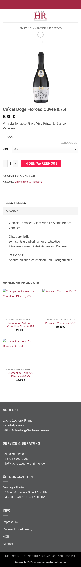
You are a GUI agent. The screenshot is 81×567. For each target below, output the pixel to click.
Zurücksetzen (69, 143)
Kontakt (8, 543)
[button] (5, 15)
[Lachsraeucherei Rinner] (40, 15)
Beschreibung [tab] (16, 202)
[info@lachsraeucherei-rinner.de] (34, 4)
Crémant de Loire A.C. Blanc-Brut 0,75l (21, 374)
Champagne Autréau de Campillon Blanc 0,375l (21, 325)
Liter (5, 149)
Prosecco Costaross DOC (60, 323)
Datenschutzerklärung (17, 529)
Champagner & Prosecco (46, 28)
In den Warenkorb (41, 163)
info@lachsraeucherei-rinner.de (24, 463)
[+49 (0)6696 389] (46, 4)
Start (23, 28)
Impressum (10, 522)
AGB (6, 536)
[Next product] (40, 34)
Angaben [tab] (12, 210)
